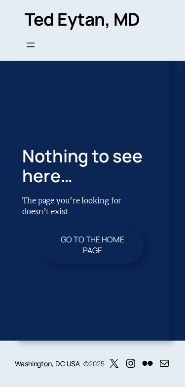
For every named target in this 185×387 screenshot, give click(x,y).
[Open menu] (31, 45)
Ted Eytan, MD (82, 19)
